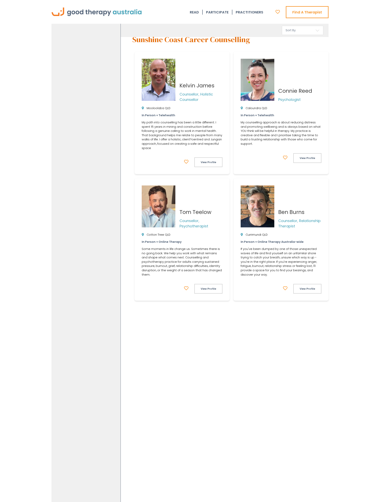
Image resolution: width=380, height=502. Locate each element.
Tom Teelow (195, 212)
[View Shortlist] (278, 11)
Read (194, 12)
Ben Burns (291, 212)
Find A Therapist (307, 12)
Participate (217, 12)
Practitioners (249, 12)
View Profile (208, 162)
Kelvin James (197, 85)
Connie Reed (295, 91)
